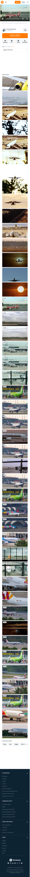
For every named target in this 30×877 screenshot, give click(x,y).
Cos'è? (13, 46)
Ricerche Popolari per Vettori (9, 811)
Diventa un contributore (7, 832)
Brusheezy (4, 775)
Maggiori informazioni (8, 49)
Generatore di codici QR (7, 795)
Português (4, 845)
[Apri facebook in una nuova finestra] (7, 862)
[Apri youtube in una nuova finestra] (21, 862)
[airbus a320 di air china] (14, 642)
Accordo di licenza (6, 803)
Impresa (4, 783)
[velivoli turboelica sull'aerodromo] (14, 245)
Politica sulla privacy (19, 871)
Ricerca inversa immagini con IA (9, 790)
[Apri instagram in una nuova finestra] (10, 862)
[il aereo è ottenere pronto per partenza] (14, 465)
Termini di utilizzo (9, 871)
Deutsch (4, 847)
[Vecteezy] (2, 2)
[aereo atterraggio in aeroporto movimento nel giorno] (14, 333)
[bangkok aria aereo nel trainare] (14, 686)
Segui (25, 30)
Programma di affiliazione (8, 808)
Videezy (4, 780)
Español (4, 842)
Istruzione (4, 785)
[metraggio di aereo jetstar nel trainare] (14, 613)
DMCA (3, 806)
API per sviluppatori (7, 788)
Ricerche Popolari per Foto (8, 813)
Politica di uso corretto (14, 872)
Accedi (23, 2)
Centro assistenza (6, 824)
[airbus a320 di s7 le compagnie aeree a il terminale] (14, 392)
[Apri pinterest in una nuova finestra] (14, 862)
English (4, 840)
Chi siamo (4, 829)
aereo (4, 743)
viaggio (16, 743)
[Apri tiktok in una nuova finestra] (16, 862)
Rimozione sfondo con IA (8, 793)
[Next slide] (24, 743)
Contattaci (4, 827)
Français (4, 850)
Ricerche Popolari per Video (8, 816)
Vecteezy (4, 778)
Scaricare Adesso (15, 35)
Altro (3, 852)
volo (10, 743)
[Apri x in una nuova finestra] (19, 862)
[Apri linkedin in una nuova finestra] (12, 862)
